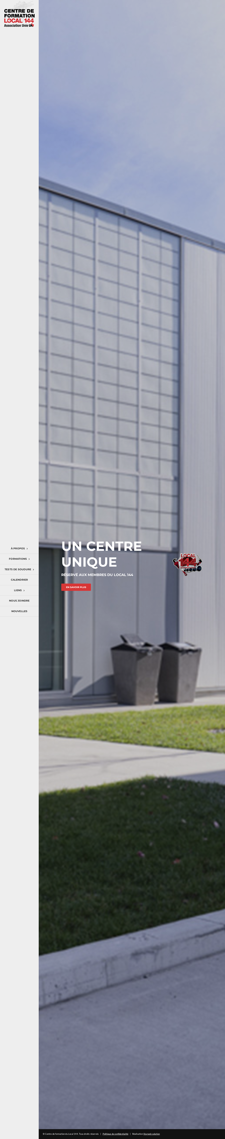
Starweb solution (151, 1134)
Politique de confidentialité (115, 1134)
